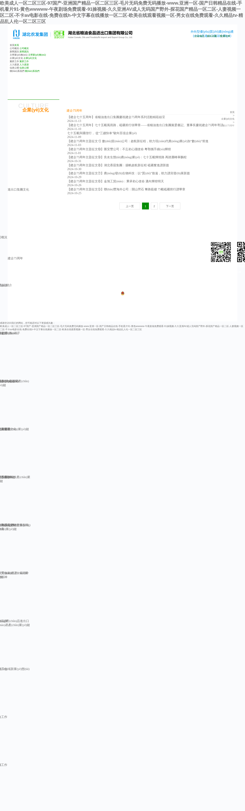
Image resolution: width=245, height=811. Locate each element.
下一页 (170, 206)
